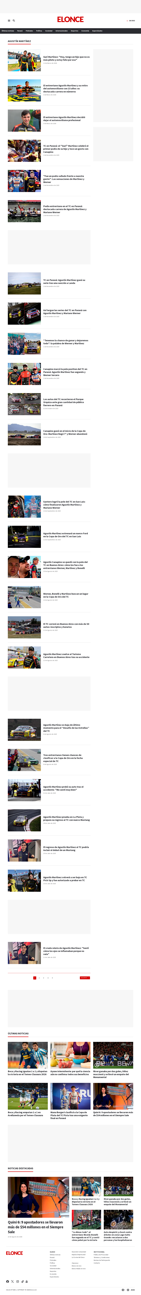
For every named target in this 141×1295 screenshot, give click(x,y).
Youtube (26, 1281)
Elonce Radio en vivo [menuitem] (79, 1269)
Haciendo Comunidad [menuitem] (79, 1252)
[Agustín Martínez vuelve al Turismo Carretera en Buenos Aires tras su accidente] (24, 657)
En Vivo (132, 21)
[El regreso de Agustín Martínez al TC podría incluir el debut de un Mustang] (24, 850)
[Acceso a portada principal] (71, 19)
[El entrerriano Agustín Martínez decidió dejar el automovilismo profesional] (24, 121)
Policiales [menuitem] (29, 31)
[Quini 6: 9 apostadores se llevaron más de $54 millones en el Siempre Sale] (113, 1096)
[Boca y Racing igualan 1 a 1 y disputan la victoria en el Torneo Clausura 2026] (28, 1055)
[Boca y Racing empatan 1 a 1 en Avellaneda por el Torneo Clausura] (28, 1096)
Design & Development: (132, 1290)
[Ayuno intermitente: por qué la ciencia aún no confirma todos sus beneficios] (70, 1055)
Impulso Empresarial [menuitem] (78, 1255)
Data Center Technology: (127, 1290)
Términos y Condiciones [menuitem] (102, 1258)
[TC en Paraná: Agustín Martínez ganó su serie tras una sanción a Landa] (24, 283)
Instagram (17, 1281)
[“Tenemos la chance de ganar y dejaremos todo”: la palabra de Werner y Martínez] (24, 344)
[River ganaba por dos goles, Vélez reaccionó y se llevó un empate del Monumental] (113, 1055)
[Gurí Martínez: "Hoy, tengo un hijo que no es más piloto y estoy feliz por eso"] (24, 60)
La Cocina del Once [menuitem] (78, 1257)
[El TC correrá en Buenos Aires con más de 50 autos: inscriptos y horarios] (24, 627)
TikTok (22, 1281)
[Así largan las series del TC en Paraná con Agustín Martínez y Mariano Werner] (24, 314)
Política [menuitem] (39, 31)
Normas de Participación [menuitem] (102, 1260)
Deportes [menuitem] (74, 31)
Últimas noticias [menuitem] (8, 31)
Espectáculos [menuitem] (97, 31)
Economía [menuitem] (85, 31)
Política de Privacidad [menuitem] (101, 1255)
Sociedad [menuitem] (48, 31)
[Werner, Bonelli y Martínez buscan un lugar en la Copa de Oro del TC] (24, 597)
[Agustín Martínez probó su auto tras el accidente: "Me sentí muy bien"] (24, 790)
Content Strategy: (122, 1290)
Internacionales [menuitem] (62, 31)
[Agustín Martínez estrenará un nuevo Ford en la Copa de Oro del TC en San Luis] (24, 537)
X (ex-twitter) (12, 1281)
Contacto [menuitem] (97, 1263)
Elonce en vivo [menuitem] (77, 1266)
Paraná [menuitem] (19, 31)
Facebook (7, 1281)
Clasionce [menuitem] (75, 1263)
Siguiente (84, 978)
